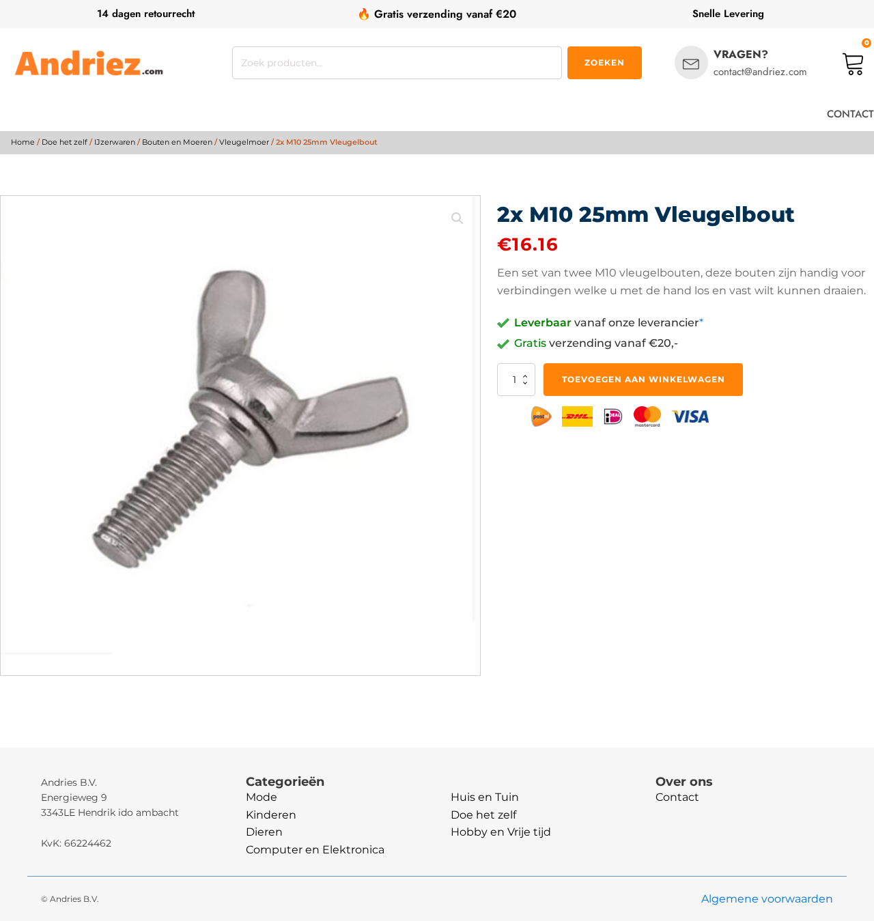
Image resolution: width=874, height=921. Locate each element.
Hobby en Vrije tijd (501, 831)
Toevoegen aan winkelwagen (643, 379)
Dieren (264, 831)
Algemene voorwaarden (767, 898)
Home (23, 142)
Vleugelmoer (244, 142)
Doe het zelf (64, 142)
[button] (457, 218)
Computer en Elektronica (315, 849)
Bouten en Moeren (177, 142)
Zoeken (604, 62)
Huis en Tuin (485, 797)
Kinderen (271, 814)
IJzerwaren (114, 142)
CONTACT (850, 114)
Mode (261, 797)
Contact (677, 797)
